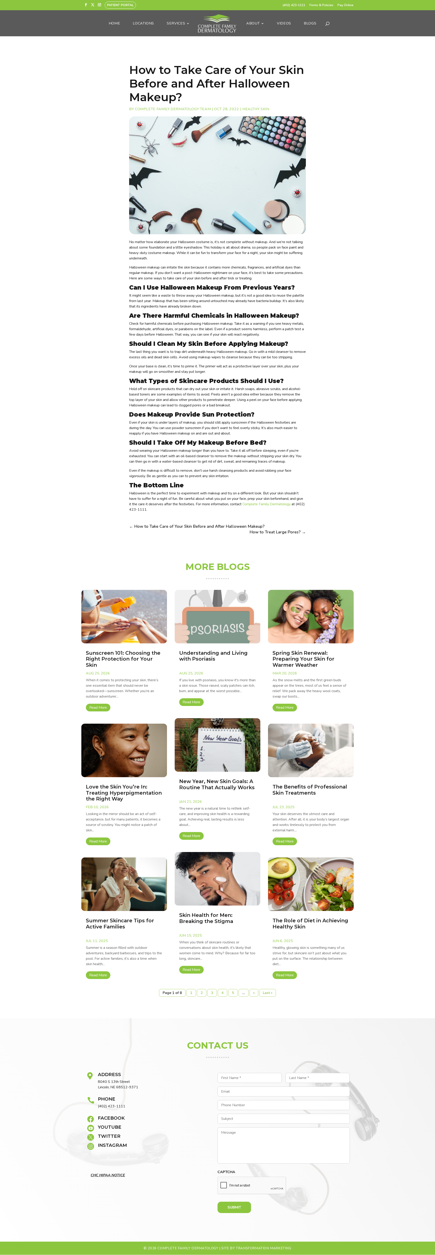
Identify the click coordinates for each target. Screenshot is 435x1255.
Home (114, 24)
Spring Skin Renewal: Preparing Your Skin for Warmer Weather (303, 659)
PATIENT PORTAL (120, 5)
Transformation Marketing (263, 1248)
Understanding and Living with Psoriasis (213, 656)
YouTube (109, 1127)
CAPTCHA (226, 1172)
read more (98, 707)
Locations (143, 24)
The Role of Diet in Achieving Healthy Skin (310, 924)
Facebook (111, 1118)
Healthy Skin (255, 109)
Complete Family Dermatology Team (173, 109)
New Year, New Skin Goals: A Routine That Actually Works (217, 784)
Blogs (310, 24)
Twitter (109, 1136)
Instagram (112, 1145)
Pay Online (345, 5)
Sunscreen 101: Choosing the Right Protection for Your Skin (123, 659)
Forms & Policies (321, 5)
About (253, 24)
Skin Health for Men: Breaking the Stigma (206, 918)
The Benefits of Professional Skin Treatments (310, 790)
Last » (267, 992)
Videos (284, 24)
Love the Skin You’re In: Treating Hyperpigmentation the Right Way (124, 793)
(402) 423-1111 (294, 5)
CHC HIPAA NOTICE (108, 1175)
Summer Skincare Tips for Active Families (120, 924)
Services (176, 24)
